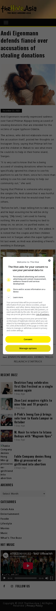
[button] (28, 297)
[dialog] (28, 305)
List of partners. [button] (42, 314)
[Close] (49, 261)
